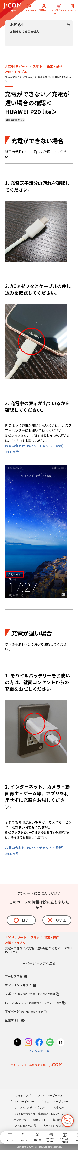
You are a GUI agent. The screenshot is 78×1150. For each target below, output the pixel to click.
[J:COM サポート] (12, 7)
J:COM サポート (16, 66)
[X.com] (17, 1042)
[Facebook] (39, 1042)
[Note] (60, 1042)
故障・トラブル (16, 72)
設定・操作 (54, 66)
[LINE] (50, 1042)
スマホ (37, 66)
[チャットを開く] (67, 1120)
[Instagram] (28, 1042)
